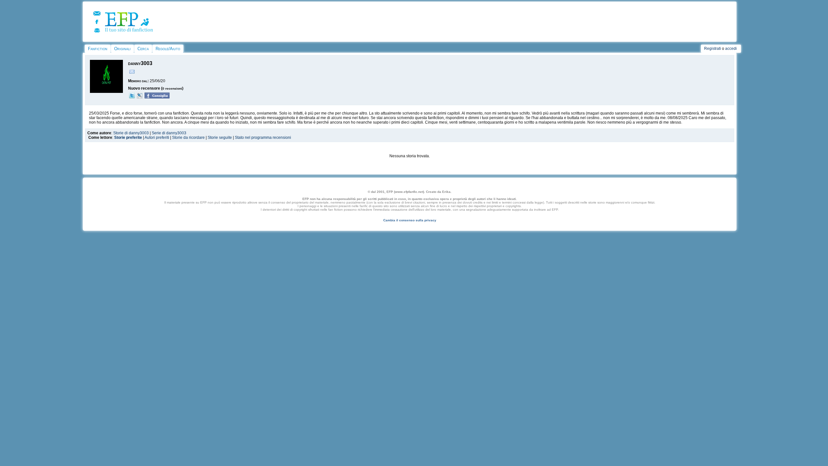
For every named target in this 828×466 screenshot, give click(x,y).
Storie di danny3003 (131, 133)
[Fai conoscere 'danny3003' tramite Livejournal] (140, 97)
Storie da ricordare (188, 137)
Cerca (143, 48)
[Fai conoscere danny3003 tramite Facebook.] (157, 97)
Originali (122, 48)
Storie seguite (220, 137)
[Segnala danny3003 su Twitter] (132, 97)
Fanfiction (97, 48)
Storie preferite (128, 137)
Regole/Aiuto (168, 48)
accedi (731, 48)
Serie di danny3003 (169, 133)
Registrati (712, 48)
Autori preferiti (157, 137)
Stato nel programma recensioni (263, 137)
